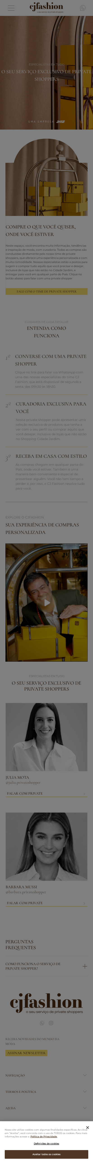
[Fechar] (88, 1128)
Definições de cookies (46, 1143)
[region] (46, 1141)
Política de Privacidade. (43, 1136)
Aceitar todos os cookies (46, 1154)
